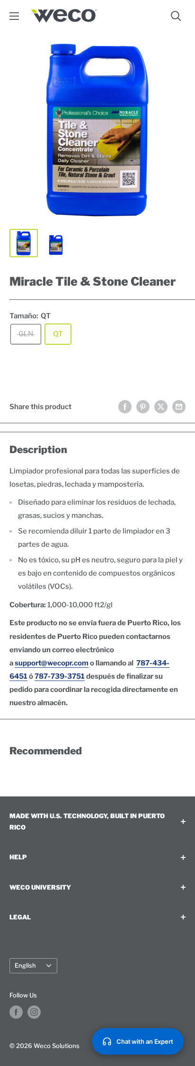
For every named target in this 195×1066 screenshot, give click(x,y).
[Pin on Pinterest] (143, 406)
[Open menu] (14, 16)
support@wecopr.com (52, 663)
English (25, 965)
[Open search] (176, 16)
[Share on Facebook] (125, 406)
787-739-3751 (60, 676)
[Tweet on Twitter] (161, 406)
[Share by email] (179, 406)
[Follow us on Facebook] (16, 1012)
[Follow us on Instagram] (34, 1012)
